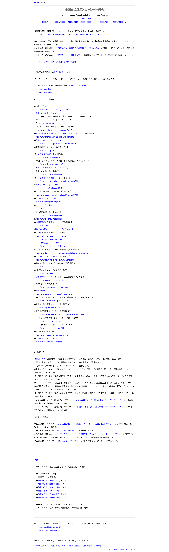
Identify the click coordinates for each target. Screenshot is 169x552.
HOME (36, 2)
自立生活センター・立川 (46, 198)
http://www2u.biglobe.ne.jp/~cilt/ (49, 202)
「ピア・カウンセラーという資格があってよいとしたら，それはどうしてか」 (88, 434)
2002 (83, 22)
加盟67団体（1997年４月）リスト (52, 491)
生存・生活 (61, 546)
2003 (89, 22)
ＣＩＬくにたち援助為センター (49, 178)
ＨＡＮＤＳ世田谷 (43, 154)
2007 (115, 22)
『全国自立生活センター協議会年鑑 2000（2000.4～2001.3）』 (100, 407)
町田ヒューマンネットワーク (48, 185)
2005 (102, 22)
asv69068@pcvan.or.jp (47, 530)
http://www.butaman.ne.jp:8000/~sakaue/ (54, 301)
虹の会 (38, 232)
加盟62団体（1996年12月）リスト (52, 494)
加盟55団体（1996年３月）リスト (52, 497)
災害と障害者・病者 (62, 72)
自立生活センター (78, 86)
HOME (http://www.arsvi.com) (123, 549)
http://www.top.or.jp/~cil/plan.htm (49, 174)
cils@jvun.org (48, 123)
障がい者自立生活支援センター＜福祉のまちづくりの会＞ (59, 133)
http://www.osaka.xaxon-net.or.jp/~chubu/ (52, 287)
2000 (70, 22)
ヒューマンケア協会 (44, 205)
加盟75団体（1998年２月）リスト (52, 487)
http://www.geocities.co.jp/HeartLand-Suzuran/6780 (57, 195)
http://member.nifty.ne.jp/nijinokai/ (49, 239)
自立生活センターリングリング (48, 338)
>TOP (36, 460)
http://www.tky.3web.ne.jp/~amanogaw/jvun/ (54, 130)
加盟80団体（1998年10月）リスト (52, 480)
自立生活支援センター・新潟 (48, 243)
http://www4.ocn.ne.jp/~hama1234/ (50, 328)
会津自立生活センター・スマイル (49, 140)
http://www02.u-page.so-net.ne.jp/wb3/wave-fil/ (54, 229)
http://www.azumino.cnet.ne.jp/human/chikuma (55, 260)
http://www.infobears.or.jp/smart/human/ (52, 335)
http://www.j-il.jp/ (84, 19)
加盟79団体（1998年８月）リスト (52, 484)
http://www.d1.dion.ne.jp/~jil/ (49, 527)
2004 (95, 22)
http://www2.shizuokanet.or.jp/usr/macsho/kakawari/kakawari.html (62, 253)
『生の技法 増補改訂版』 (67, 430)
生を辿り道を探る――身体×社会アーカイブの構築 (85, 546)
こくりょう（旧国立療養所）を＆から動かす (58, 62)
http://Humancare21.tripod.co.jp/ (49, 209)
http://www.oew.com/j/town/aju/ (48, 273)
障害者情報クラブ (43, 290)
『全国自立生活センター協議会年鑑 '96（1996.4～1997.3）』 (100, 400)
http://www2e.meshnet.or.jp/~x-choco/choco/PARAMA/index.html (62, 314)
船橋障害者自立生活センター (48, 222)
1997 (50, 22)
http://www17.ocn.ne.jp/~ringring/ (49, 342)
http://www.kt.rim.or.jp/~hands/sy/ (49, 164)
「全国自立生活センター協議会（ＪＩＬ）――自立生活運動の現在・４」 (86, 424)
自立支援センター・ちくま (47, 256)
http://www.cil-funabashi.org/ (47, 226)
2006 (108, 22)
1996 (44, 22)
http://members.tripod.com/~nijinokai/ (51, 236)
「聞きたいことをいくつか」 (68, 441)
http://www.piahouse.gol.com (47, 267)
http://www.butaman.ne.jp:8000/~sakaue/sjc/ (54, 294)
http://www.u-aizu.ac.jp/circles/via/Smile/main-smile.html (59, 144)
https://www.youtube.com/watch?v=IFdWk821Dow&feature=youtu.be (71, 34)
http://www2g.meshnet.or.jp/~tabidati (51, 308)
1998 (57, 22)
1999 (63, 22)
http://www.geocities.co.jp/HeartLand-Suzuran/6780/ (57, 181)
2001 (76, 22)
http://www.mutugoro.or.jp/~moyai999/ (51, 321)
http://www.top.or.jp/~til (45, 150)
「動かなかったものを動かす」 (69, 55)
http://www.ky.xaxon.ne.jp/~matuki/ (50, 280)
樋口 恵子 (40, 359)
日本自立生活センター (45, 277)
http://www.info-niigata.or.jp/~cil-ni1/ (50, 246)
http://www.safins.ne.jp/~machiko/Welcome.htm (55, 137)
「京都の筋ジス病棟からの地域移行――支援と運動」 (78, 48)
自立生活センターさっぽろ (47, 113)
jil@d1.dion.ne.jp (45, 92)
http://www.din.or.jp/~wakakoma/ (49, 215)
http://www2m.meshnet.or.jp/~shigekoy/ (53, 168)
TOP (110, 549)
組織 (42, 2)
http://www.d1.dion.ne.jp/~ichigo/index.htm (53, 109)
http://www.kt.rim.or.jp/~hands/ (48, 157)
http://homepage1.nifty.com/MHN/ (49, 188)
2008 (121, 22)
